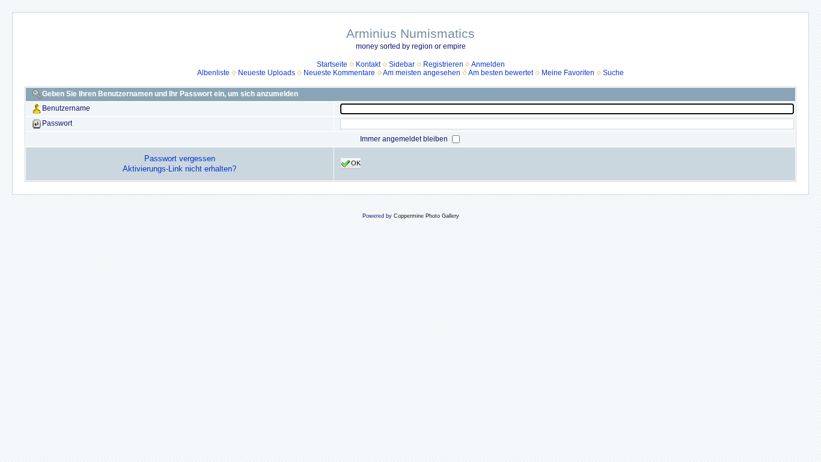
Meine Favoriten (568, 73)
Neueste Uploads (266, 73)
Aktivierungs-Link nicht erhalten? (179, 168)
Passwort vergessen (179, 158)
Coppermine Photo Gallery (426, 216)
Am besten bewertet (500, 73)
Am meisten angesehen (421, 73)
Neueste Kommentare (339, 73)
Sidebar (402, 64)
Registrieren (443, 64)
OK (356, 163)
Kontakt (368, 64)
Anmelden (488, 64)
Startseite (332, 64)
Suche (613, 73)
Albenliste (213, 73)
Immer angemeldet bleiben (405, 139)
